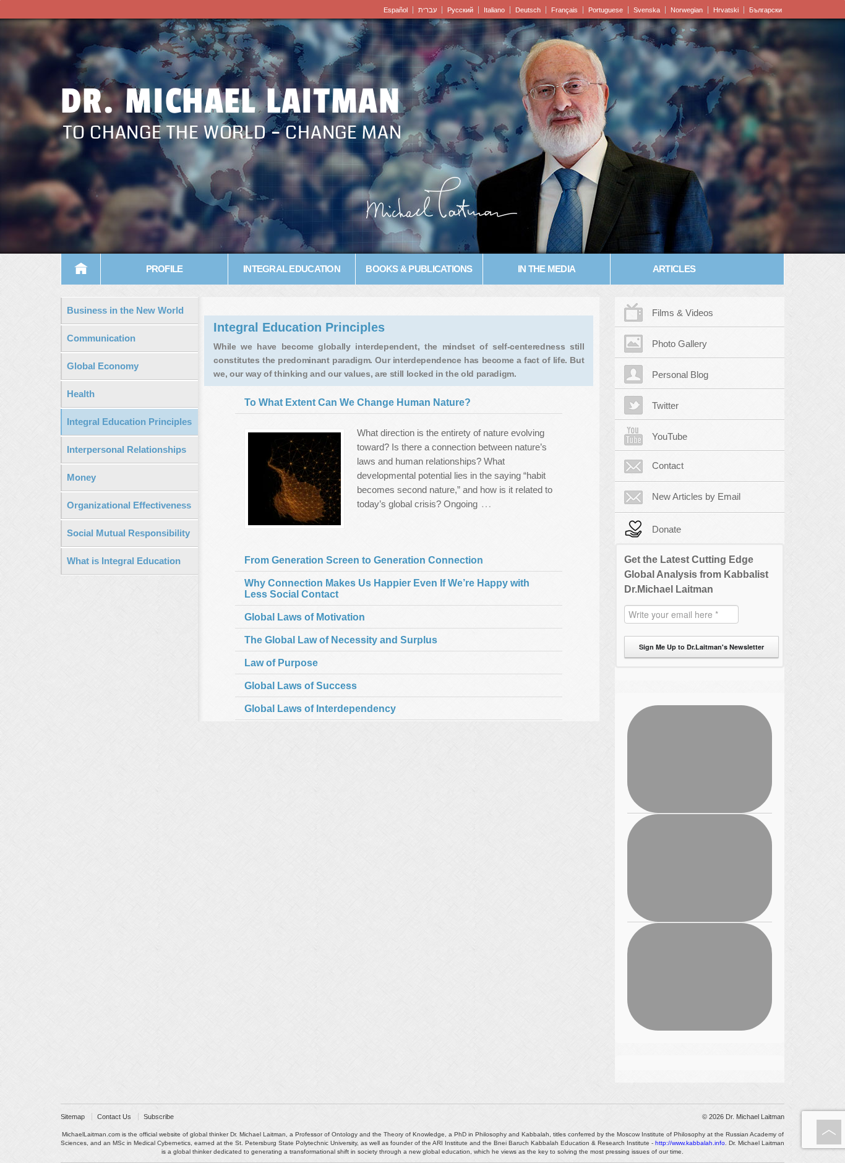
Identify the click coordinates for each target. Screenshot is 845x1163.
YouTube (669, 436)
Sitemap (73, 1116)
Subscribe (159, 1116)
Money (81, 477)
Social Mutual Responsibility (128, 533)
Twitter (665, 405)
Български (765, 10)
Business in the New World (125, 310)
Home (81, 269)
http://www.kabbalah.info (690, 1142)
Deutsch (528, 10)
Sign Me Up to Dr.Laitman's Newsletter (701, 646)
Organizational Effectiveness (129, 505)
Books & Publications (419, 269)
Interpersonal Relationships (126, 449)
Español (396, 10)
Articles (674, 269)
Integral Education (291, 269)
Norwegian (687, 10)
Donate (666, 529)
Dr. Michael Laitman (231, 101)
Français (564, 10)
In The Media (546, 269)
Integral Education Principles (129, 421)
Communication (101, 338)
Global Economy (103, 366)
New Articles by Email (696, 496)
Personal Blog (680, 374)
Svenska (646, 10)
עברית (427, 10)
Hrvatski (726, 10)
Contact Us (114, 1116)
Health (81, 393)
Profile (164, 269)
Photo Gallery (679, 343)
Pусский (460, 10)
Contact (668, 465)
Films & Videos (682, 312)
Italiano (494, 10)
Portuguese (605, 10)
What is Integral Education (124, 561)
